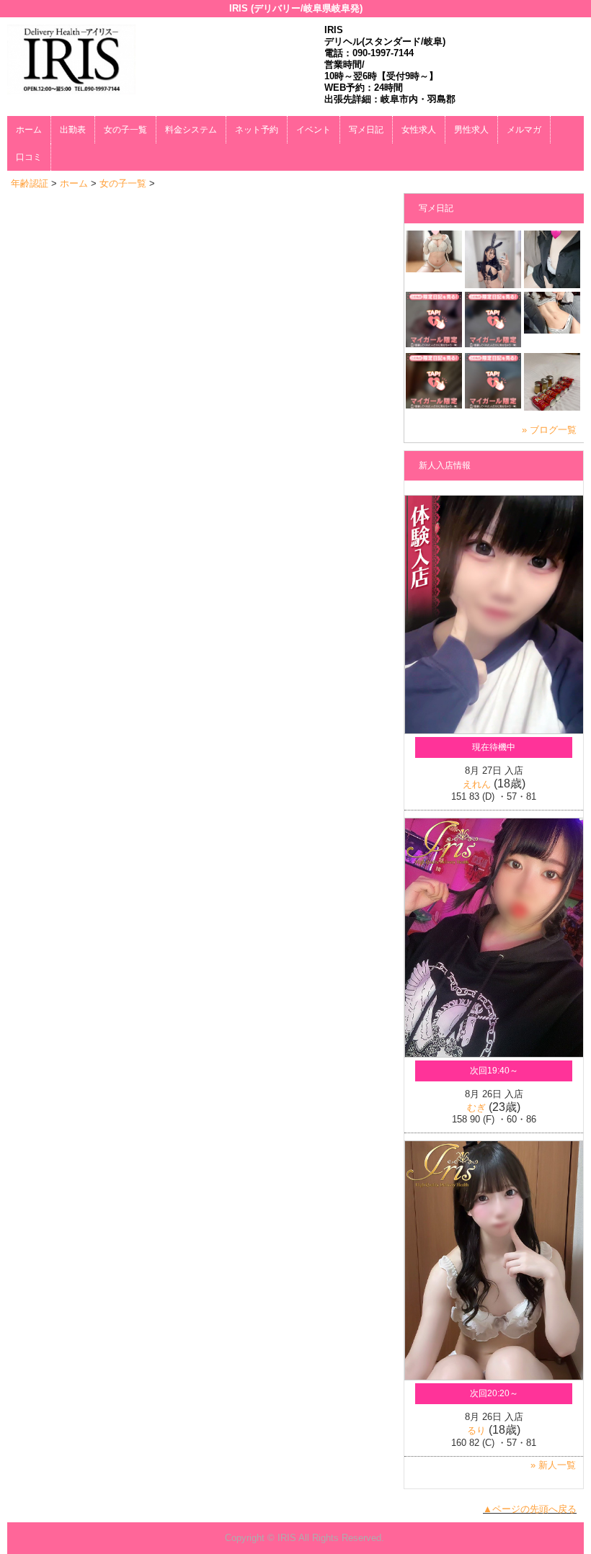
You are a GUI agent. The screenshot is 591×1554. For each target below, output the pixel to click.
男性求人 (471, 130)
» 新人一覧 (553, 1465)
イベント (313, 130)
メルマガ (524, 130)
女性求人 (418, 130)
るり (476, 1430)
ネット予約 (256, 130)
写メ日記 (366, 130)
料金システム (191, 130)
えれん (477, 784)
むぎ (476, 1107)
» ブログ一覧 (549, 429)
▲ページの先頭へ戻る (530, 1509)
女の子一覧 (125, 130)
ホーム (29, 130)
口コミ (29, 157)
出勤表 (73, 130)
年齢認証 (29, 183)
